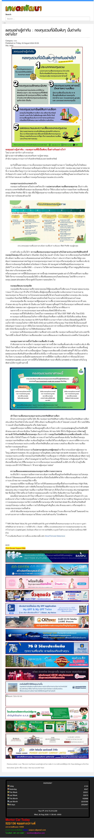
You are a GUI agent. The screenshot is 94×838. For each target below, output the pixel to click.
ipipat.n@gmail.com (37, 830)
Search (8, 14)
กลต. (15, 40)
